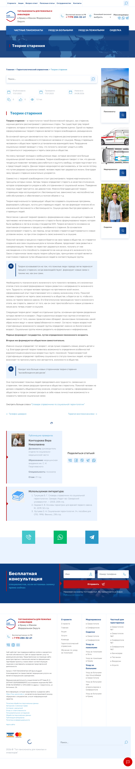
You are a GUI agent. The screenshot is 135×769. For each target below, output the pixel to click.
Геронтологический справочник (33, 69)
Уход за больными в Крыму (94, 695)
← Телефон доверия (16, 414)
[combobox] (102, 17)
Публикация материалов (15, 718)
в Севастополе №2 (117, 634)
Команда (65, 639)
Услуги (64, 635)
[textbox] (102, 17)
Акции (20, 3)
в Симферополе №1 (117, 641)
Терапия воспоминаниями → (82, 414)
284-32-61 (76, 17)
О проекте (11, 3)
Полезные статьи (47, 3)
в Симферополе (93, 628)
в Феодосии (115, 661)
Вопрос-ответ (32, 3)
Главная (10, 69)
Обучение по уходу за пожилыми (69, 651)
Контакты (77, 3)
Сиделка (115, 30)
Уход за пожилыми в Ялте (94, 653)
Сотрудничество (64, 3)
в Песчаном (115, 657)
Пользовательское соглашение (18, 713)
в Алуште (114, 665)
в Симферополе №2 (117, 648)
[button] (127, 761)
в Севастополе (92, 624)
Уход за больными (60, 30)
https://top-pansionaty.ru (15, 694)
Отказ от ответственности (16, 710)
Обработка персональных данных (18, 715)
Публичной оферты (73, 595)
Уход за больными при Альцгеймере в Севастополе (94, 675)
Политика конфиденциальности (18, 720)
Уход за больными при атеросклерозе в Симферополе (94, 686)
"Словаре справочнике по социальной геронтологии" (58, 404)
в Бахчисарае (116, 653)
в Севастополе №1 (117, 628)
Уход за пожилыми (91, 30)
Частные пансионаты (28, 30)
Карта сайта (10, 724)
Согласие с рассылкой (14, 708)
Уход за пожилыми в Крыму (94, 659)
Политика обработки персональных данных (22, 703)
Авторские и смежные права (17, 706)
